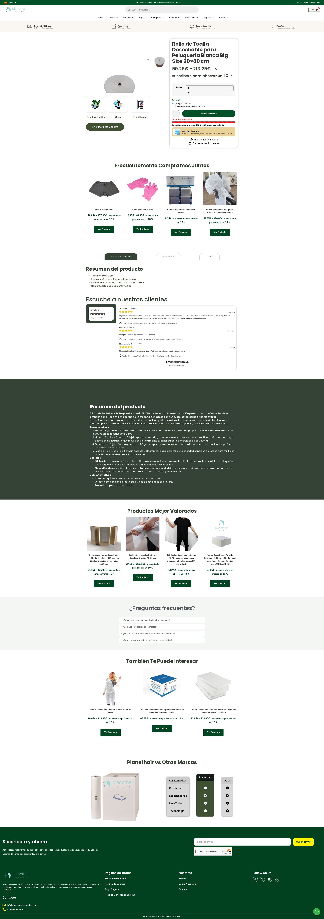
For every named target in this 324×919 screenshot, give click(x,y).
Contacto (183, 889)
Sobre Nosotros (187, 883)
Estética (173, 17)
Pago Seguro (112, 889)
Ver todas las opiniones (177, 365)
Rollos (179, 87)
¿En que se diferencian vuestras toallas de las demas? (149, 633)
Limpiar (188, 92)
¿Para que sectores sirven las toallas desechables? (147, 640)
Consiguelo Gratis (190, 131)
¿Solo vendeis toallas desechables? (140, 627)
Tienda (99, 17)
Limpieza (207, 17)
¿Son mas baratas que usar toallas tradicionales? (146, 620)
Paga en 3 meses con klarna (120, 894)
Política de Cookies (115, 883)
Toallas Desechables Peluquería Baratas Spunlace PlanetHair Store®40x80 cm (149, 323)
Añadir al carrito (209, 113)
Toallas (111, 17)
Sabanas (127, 17)
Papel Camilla (191, 17)
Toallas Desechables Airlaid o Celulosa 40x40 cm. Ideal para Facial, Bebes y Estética (151, 356)
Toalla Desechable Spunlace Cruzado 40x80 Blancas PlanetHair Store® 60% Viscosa (151, 340)
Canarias (223, 17)
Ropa (141, 17)
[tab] (121, 256)
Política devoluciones (116, 878)
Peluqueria (156, 17)
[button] (162, 620)
